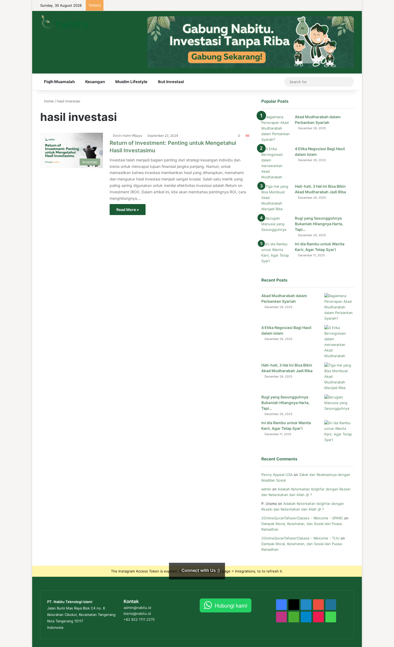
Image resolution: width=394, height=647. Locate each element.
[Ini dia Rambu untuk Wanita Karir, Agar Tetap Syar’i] (276, 252)
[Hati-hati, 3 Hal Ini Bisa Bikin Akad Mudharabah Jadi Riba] (276, 198)
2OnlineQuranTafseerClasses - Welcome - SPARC (302, 518)
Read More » (127, 209)
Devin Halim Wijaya (127, 136)
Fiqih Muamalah (59, 81)
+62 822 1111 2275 (139, 619)
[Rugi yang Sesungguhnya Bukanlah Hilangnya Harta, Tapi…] (276, 226)
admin (266, 489)
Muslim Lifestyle (131, 81)
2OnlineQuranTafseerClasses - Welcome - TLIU (300, 538)
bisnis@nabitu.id (137, 613)
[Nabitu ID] (64, 22)
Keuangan (95, 81)
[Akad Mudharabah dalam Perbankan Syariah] (276, 128)
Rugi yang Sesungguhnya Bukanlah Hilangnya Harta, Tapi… (319, 224)
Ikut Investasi (171, 81)
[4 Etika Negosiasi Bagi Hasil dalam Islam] (276, 163)
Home (48, 101)
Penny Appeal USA (277, 474)
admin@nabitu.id (137, 607)
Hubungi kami (231, 605)
